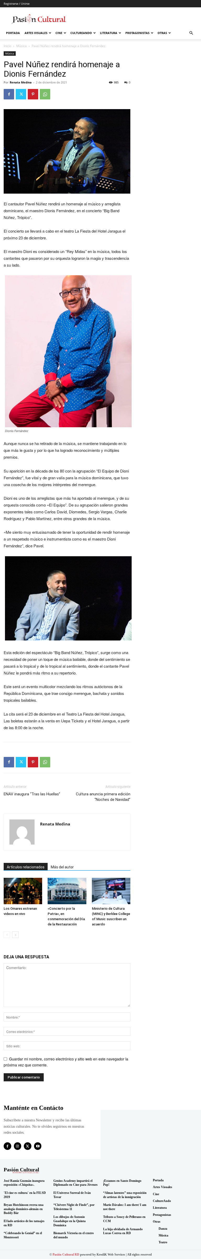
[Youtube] (38, 1146)
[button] (191, 33)
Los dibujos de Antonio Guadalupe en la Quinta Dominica (69, 1221)
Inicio (7, 46)
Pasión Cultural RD (66, 1254)
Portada (13, 33)
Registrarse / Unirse (17, 3)
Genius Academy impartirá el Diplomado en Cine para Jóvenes (75, 1183)
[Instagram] (17, 1146)
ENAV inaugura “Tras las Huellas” (32, 794)
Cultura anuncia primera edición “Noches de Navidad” (103, 797)
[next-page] (15, 934)
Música (21, 46)
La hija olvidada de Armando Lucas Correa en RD (123, 1231)
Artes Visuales (36, 33)
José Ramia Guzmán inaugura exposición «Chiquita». (24, 1183)
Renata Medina (21, 82)
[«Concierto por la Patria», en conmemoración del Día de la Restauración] (67, 891)
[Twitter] (21, 94)
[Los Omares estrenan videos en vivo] (23, 891)
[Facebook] (9, 94)
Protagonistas (137, 33)
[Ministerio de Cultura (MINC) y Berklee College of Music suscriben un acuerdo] (111, 891)
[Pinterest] (33, 94)
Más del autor (62, 867)
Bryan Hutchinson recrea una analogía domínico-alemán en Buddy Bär (23, 1209)
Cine (58, 33)
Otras (162, 33)
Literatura (108, 33)
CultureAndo (81, 33)
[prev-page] (7, 934)
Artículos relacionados (25, 867)
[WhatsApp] (45, 94)
